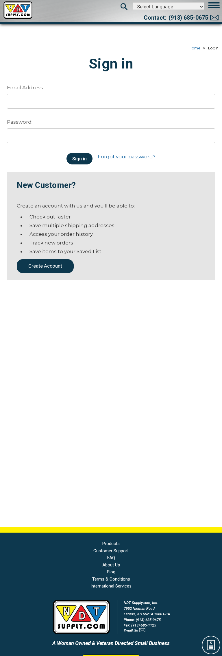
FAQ (111, 557)
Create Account (45, 266)
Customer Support (111, 550)
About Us (111, 565)
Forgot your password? (127, 157)
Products (111, 543)
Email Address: (25, 87)
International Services (111, 586)
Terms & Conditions (111, 579)
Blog (111, 572)
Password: (19, 122)
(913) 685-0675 (188, 17)
